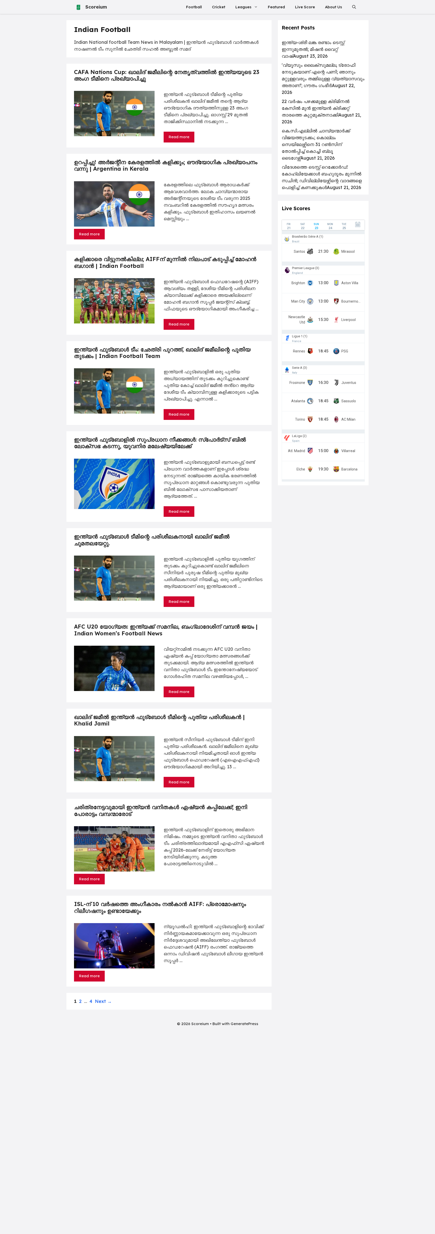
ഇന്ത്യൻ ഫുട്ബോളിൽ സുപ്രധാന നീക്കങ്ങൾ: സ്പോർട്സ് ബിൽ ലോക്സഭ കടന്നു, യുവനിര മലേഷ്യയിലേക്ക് (160, 443)
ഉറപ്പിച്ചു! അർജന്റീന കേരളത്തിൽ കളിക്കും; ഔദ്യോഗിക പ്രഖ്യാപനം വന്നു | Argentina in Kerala (165, 165)
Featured (276, 7)
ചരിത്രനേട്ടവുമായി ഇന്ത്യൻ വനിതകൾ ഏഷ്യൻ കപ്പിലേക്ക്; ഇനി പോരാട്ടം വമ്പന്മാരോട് (160, 810)
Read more (179, 136)
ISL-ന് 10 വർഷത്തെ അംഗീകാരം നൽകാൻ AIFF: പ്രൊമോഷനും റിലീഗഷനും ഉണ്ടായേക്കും (160, 907)
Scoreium (96, 7)
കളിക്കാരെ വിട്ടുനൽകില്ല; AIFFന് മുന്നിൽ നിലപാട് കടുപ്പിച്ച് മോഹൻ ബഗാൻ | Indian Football (165, 262)
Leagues (243, 7)
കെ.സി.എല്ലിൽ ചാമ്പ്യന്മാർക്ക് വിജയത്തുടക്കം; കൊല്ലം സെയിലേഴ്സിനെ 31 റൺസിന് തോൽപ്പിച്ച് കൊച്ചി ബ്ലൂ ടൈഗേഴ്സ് (316, 144)
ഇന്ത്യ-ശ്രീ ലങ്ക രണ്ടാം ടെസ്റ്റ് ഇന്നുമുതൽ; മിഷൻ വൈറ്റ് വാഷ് (313, 49)
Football (194, 7)
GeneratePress (244, 1023)
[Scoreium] (78, 7)
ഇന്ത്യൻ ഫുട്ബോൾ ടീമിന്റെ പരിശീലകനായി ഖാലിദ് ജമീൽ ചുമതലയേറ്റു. (152, 540)
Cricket (218, 7)
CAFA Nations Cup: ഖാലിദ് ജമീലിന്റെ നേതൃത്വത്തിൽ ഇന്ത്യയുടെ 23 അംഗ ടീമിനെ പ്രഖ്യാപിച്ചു (166, 75)
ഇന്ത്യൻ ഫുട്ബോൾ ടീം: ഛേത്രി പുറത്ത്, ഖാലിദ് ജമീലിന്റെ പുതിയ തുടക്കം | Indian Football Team (162, 352)
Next (103, 1001)
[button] (354, 7)
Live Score (305, 7)
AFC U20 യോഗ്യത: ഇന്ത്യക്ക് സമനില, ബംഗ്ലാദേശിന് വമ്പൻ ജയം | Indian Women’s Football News (166, 630)
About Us (333, 7)
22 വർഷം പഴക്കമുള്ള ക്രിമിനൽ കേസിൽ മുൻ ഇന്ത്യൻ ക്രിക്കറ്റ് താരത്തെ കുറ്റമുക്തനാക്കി (315, 108)
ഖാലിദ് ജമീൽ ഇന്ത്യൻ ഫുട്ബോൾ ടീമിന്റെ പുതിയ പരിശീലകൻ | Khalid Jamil (159, 720)
